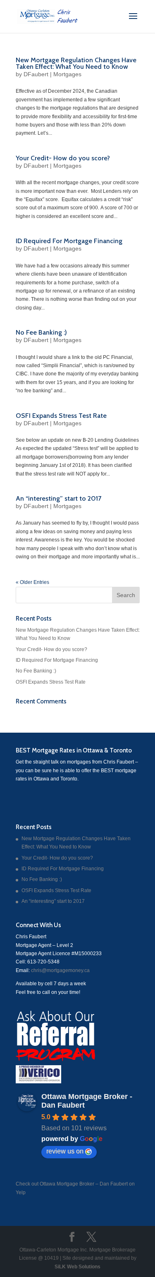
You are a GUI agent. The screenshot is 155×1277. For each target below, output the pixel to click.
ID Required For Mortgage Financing (69, 241)
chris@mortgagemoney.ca (60, 970)
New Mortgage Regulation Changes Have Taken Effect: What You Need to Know (76, 63)
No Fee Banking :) (41, 332)
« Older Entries (32, 582)
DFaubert (36, 74)
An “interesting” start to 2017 (58, 498)
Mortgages (67, 74)
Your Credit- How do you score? (63, 158)
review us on (64, 1151)
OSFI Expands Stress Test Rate (61, 415)
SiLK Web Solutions (77, 1267)
